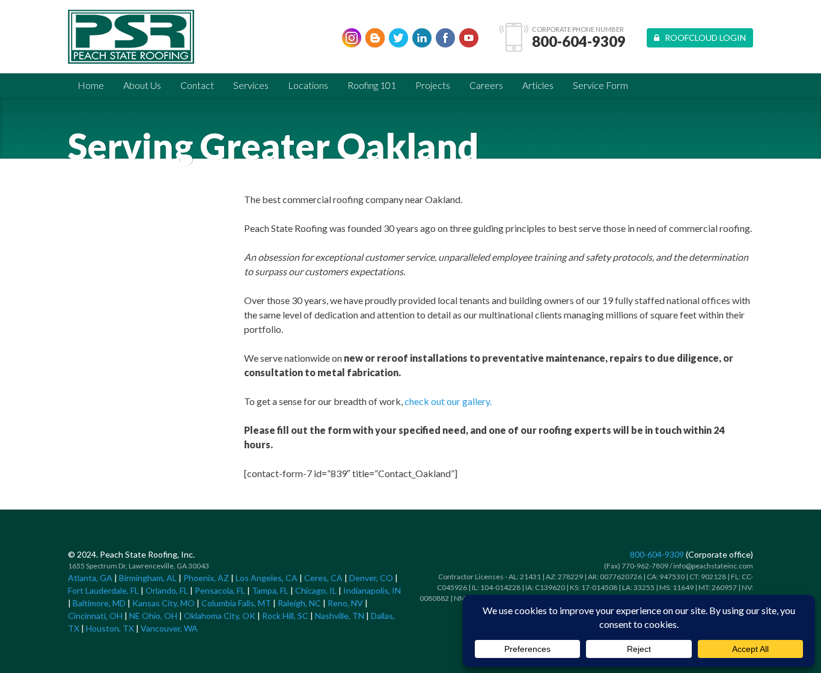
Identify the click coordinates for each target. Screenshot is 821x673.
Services (251, 85)
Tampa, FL (270, 590)
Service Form (600, 85)
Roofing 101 (371, 85)
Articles (538, 85)
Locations (308, 85)
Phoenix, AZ (206, 578)
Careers (486, 85)
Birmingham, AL (148, 578)
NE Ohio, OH (153, 616)
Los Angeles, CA (267, 578)
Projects (432, 85)
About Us (142, 85)
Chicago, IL (316, 590)
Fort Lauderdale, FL (103, 590)
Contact (197, 85)
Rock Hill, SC (285, 616)
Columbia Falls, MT (236, 603)
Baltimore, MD (99, 603)
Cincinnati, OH (95, 616)
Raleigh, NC (299, 603)
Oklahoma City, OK (219, 616)
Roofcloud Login (702, 37)
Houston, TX (110, 628)
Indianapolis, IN (372, 590)
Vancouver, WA (169, 628)
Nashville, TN (339, 616)
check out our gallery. (448, 401)
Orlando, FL (166, 590)
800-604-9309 (579, 41)
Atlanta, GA (90, 578)
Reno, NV (345, 603)
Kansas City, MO (163, 603)
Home (91, 85)
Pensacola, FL (220, 590)
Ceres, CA (323, 578)
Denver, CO (371, 578)
